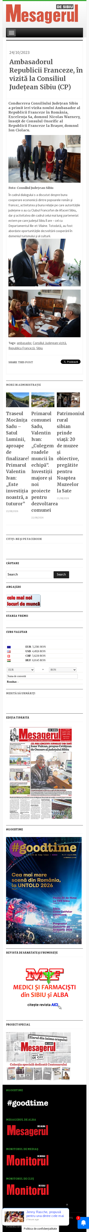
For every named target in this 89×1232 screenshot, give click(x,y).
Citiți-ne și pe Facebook (24, 539)
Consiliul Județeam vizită (49, 343)
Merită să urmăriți (20, 693)
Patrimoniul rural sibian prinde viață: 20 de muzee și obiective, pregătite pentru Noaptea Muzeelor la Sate (68, 452)
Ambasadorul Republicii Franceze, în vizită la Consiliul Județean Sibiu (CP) (46, 74)
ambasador (24, 343)
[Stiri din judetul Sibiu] (42, 13)
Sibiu (39, 348)
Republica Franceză (21, 348)
